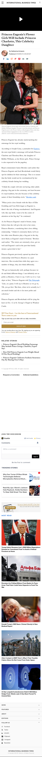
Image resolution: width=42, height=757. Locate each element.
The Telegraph (34, 280)
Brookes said (31, 197)
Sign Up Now (10, 507)
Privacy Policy (22, 332)
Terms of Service (10, 332)
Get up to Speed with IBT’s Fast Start (28, 504)
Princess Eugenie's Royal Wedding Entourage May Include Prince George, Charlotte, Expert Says (20, 347)
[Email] (23, 59)
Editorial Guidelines (30, 375)
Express (36, 148)
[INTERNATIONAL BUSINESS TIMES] (21, 3)
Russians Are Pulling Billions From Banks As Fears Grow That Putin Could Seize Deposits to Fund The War (20, 585)
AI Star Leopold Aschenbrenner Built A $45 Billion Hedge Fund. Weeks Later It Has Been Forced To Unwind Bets (19, 694)
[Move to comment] (27, 59)
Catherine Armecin (17, 51)
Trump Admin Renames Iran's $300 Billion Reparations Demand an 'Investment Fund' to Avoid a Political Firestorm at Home (21, 549)
